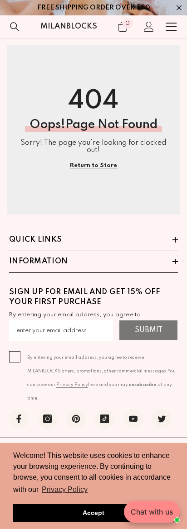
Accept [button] (93, 512)
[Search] (14, 26)
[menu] (171, 26)
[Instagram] (47, 419)
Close (179, 8)
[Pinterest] (76, 419)
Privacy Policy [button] (65, 489)
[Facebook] (19, 419)
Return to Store (93, 165)
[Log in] (149, 27)
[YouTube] (133, 419)
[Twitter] (162, 419)
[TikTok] (104, 419)
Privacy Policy (72, 384)
